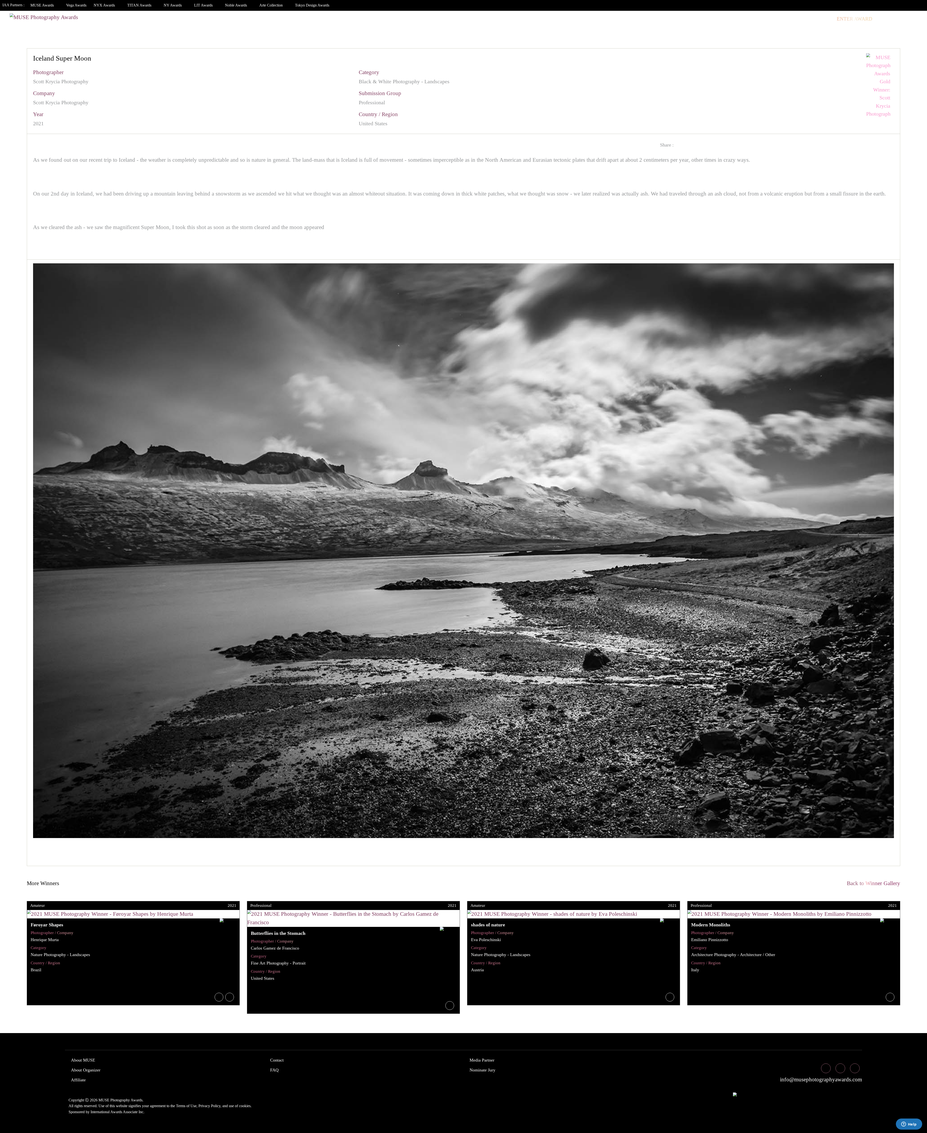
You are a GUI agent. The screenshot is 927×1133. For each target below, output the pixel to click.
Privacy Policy (209, 1106)
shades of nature (488, 924)
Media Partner (482, 1060)
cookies (245, 1106)
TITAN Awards (139, 5)
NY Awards (173, 5)
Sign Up (910, 19)
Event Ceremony (739, 19)
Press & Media (787, 19)
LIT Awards (204, 5)
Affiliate (78, 1079)
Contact (277, 1060)
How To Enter (642, 19)
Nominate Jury (482, 1070)
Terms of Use (186, 1106)
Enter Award (854, 19)
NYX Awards (105, 5)
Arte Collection (271, 5)
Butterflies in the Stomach (278, 933)
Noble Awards (236, 5)
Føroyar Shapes (47, 924)
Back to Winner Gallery (872, 883)
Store (823, 19)
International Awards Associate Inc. (117, 1112)
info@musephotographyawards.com (820, 1080)
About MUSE (83, 1060)
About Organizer (85, 1070)
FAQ (274, 1070)
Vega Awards (76, 5)
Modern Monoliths (710, 924)
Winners (698, 19)
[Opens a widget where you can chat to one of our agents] (909, 1125)
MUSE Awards (42, 5)
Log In (886, 19)
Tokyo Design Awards (312, 5)
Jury (673, 19)
